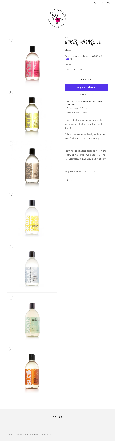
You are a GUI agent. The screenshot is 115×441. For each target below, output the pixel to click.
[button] (6, 3)
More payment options (86, 94)
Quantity (68, 64)
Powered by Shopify (32, 434)
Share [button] (70, 180)
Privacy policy (47, 434)
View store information (77, 112)
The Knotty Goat (19, 434)
